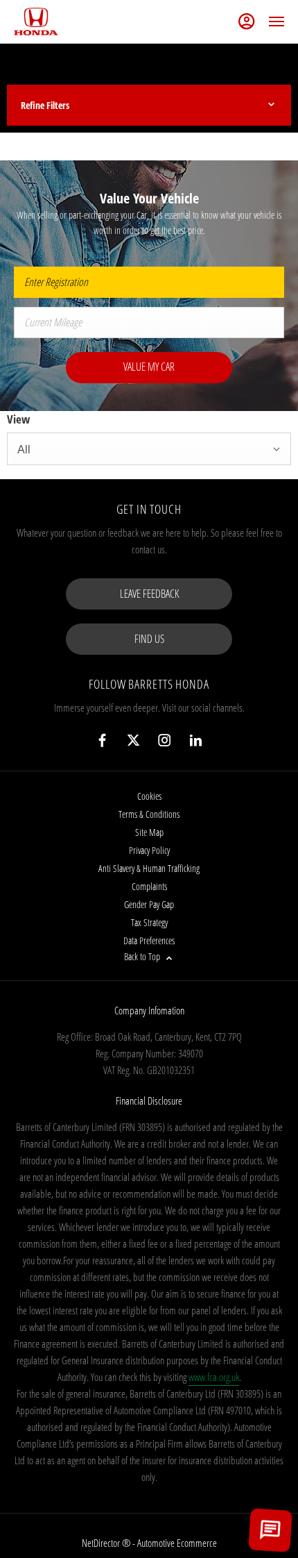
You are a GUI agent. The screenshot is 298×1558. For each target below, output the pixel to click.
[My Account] (246, 21)
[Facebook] (102, 740)
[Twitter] (133, 740)
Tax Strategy (149, 922)
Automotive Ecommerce (177, 1543)
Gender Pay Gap (149, 904)
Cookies (149, 796)
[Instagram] (164, 740)
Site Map (149, 832)
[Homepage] (36, 22)
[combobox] (149, 449)
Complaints (149, 886)
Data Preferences (149, 940)
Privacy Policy (149, 850)
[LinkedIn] (195, 740)
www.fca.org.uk (214, 1377)
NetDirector (102, 1543)
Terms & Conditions (149, 814)
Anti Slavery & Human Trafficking (149, 868)
